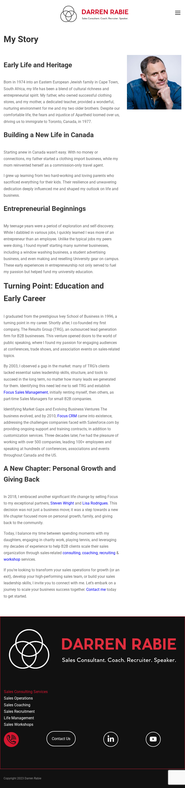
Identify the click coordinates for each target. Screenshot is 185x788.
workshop (12, 559)
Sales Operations (18, 698)
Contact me (96, 589)
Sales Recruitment (19, 711)
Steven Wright (62, 503)
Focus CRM (67, 416)
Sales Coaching (17, 705)
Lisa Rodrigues (95, 503)
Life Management (19, 718)
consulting (71, 553)
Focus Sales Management (26, 392)
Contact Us (61, 738)
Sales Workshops (18, 724)
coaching (90, 553)
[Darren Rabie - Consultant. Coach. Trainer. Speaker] (94, 13)
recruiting (107, 553)
